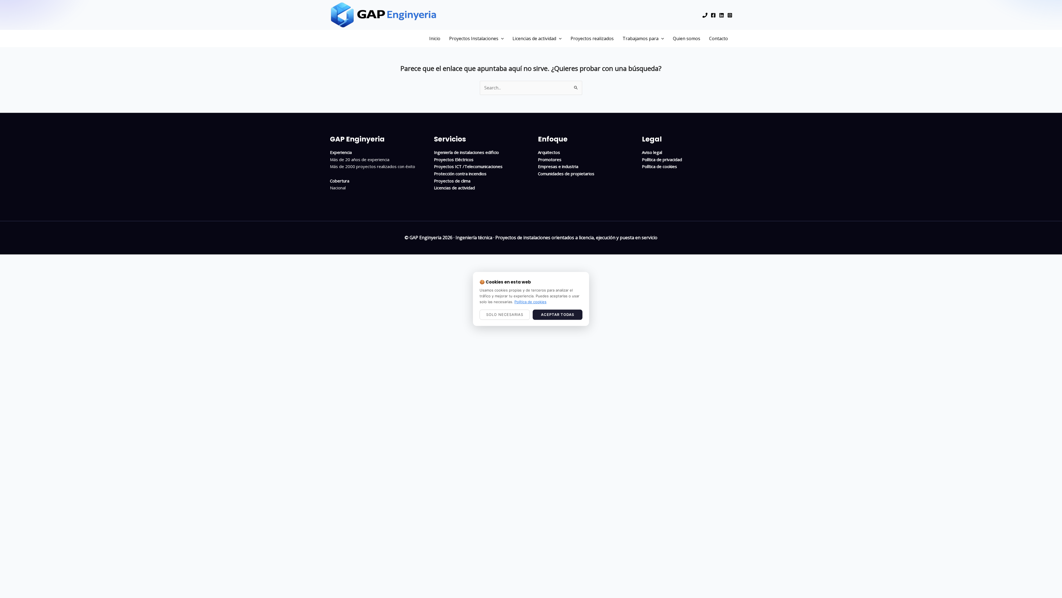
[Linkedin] (721, 15)
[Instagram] (729, 15)
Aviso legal (652, 152)
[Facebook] (713, 15)
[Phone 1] (704, 15)
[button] (501, 38)
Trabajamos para (640, 38)
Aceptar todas (557, 315)
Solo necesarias (504, 315)
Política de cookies (659, 166)
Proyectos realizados (592, 38)
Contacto (718, 38)
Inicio (434, 38)
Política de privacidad (662, 159)
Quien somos (686, 38)
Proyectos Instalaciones (473, 38)
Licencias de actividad (534, 38)
